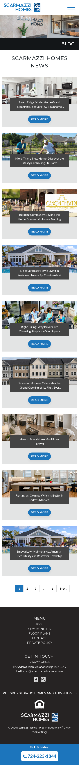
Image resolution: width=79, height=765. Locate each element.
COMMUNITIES (39, 629)
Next (63, 588)
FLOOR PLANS (39, 633)
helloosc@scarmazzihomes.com (39, 671)
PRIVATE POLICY (39, 643)
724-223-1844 (41, 756)
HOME (39, 624)
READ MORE (39, 119)
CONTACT (39, 638)
